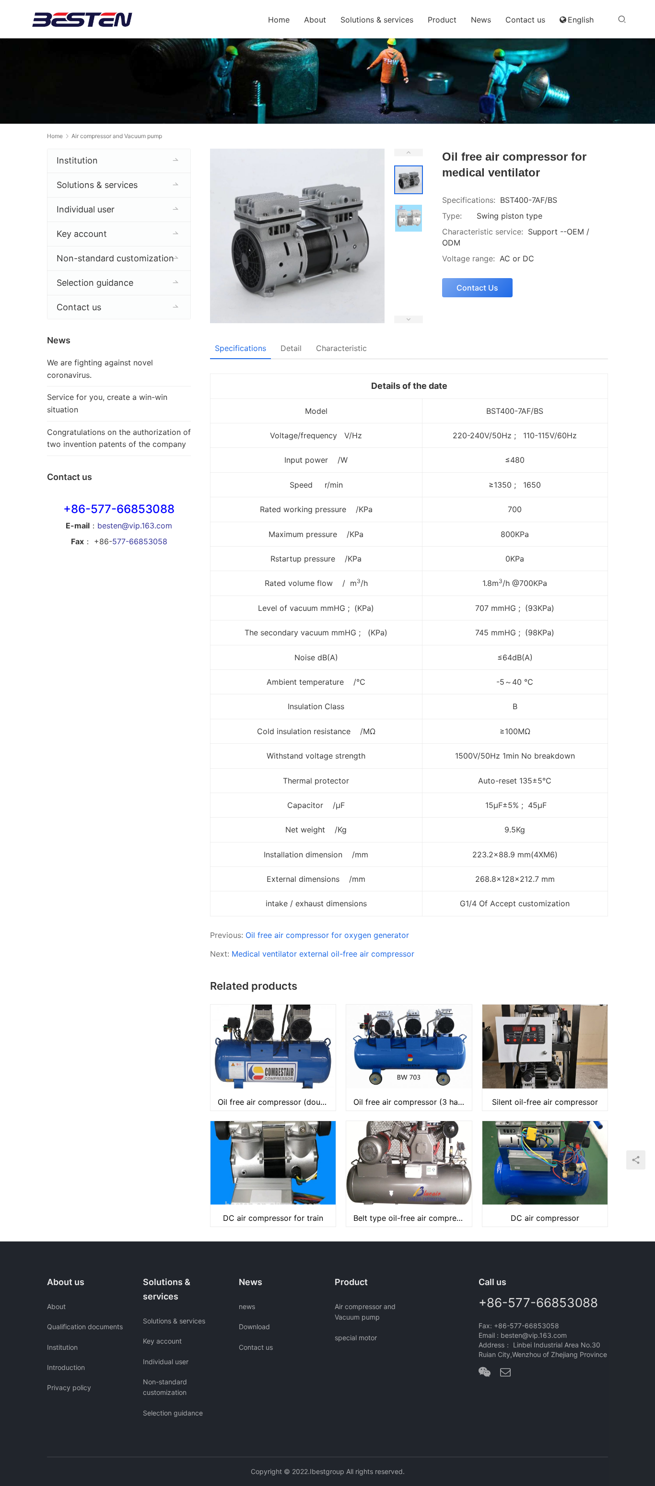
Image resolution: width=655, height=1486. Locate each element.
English (581, 19)
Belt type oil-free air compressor (412, 1218)
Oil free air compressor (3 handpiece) (412, 1102)
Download (254, 1326)
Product (442, 19)
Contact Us (477, 288)
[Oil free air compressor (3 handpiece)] (408, 1057)
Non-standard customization (115, 258)
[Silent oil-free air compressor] (545, 1057)
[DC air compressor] (545, 1174)
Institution (77, 160)
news (247, 1306)
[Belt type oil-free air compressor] (408, 1174)
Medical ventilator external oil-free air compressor (323, 954)
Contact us (525, 19)
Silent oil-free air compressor (545, 1102)
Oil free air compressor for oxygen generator (327, 935)
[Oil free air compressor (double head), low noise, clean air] (273, 1057)
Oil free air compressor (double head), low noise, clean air (277, 1102)
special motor (356, 1338)
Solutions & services (376, 19)
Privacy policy (69, 1387)
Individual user (86, 209)
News (481, 19)
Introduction (66, 1367)
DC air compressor (545, 1218)
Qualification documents (85, 1326)
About (315, 19)
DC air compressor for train (273, 1218)
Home (279, 19)
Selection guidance (95, 283)
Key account (82, 234)
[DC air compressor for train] (273, 1174)
